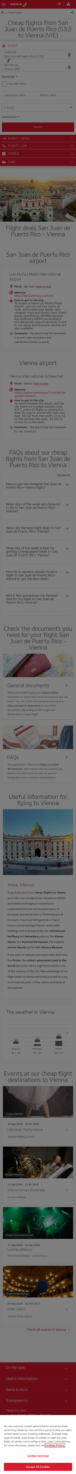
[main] (38, 1444)
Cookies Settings (38, 1455)
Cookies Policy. (55, 1445)
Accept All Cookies (38, 1466)
